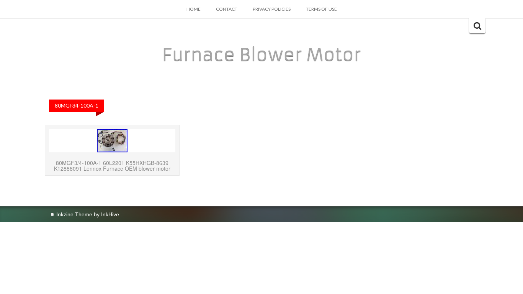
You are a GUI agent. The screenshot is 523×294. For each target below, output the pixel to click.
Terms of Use (321, 9)
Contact (226, 9)
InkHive (110, 214)
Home (193, 9)
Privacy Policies (272, 9)
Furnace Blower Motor (261, 54)
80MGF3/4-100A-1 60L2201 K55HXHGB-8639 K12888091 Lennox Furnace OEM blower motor (112, 165)
